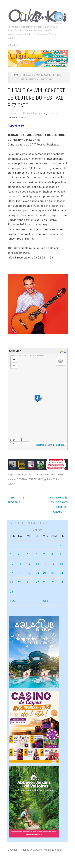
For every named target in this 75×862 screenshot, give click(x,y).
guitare (48, 479)
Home (15, 75)
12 (28, 563)
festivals (23, 117)
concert (29, 474)
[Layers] (60, 360)
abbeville (19, 474)
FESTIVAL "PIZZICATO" (30, 479)
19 (28, 573)
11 (19, 563)
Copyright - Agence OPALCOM (25, 849)
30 (61, 582)
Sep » (47, 601)
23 (61, 573)
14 (44, 563)
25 (19, 582)
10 (11, 563)
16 (61, 563)
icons (63, 444)
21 (44, 573)
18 (19, 573)
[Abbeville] (37, 398)
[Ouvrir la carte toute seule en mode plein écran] (65, 351)
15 (53, 563)
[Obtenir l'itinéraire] (62, 351)
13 (37, 563)
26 (28, 582)
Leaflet (56, 444)
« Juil (13, 601)
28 (44, 582)
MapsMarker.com (43, 444)
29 (53, 582)
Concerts (12, 117)
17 (11, 573)
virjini (47, 113)
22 (53, 573)
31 (11, 591)
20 (37, 573)
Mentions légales (53, 849)
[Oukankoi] (38, 15)
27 (37, 582)
